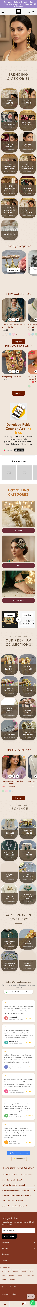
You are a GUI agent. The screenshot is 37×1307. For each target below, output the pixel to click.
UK (8, 1271)
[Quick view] (17, 319)
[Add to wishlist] (14, 319)
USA (3, 1271)
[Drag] (18, 619)
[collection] (14, 1304)
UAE (31, 1271)
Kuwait (3, 1275)
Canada (24, 1271)
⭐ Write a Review (19, 1159)
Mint (10, 334)
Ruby (13, 791)
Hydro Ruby (3, 334)
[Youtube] (15, 1286)
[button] (33, 11)
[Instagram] (6, 1286)
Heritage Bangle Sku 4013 (11, 376)
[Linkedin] (10, 1286)
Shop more (18, 341)
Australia (15, 1271)
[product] (4, 1304)
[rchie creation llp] (18, 11)
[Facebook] (2, 1286)
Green (29, 386)
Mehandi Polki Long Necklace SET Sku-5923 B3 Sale (12, 782)
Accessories (13, 270)
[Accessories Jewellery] (14, 262)
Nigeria (4, 1280)
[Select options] (10, 319)
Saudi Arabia (30, 1275)
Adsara (14, 1294)
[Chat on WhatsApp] (32, 1302)
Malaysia (11, 1275)
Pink (13, 334)
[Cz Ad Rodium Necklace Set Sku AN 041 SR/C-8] (14, 310)
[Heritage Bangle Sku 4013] (14, 362)
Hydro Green (6, 334)
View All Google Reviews (20, 1153)
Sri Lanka (12, 1280)
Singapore (20, 1275)
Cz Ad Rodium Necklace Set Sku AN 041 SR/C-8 (13, 325)
